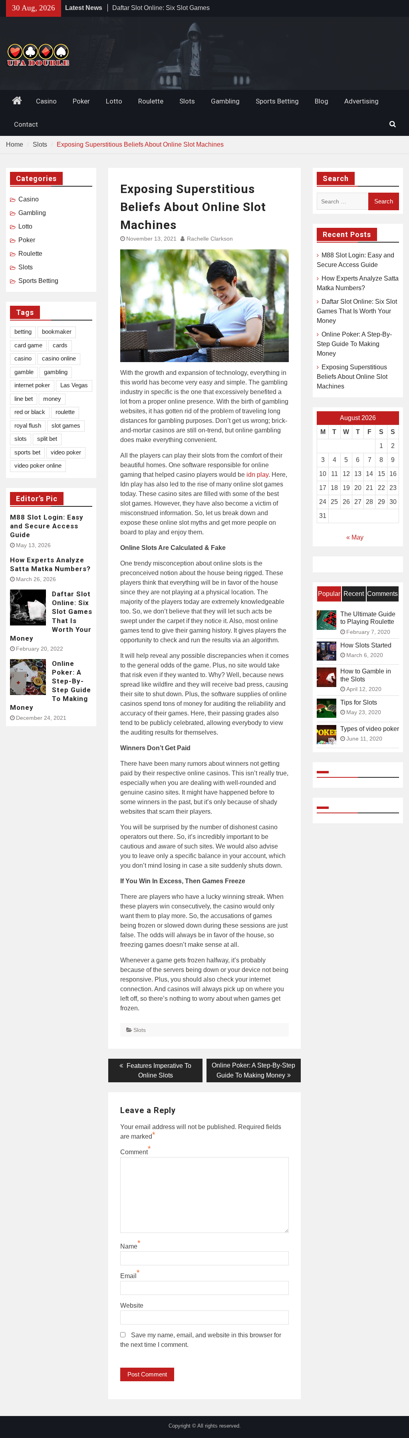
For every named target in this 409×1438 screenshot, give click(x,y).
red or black (29, 411)
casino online (59, 358)
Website (131, 1305)
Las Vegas (74, 385)
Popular (329, 593)
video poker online (38, 465)
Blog (321, 101)
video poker (66, 452)
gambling (56, 371)
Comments (382, 593)
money (52, 398)
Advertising (361, 101)
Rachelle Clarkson (210, 238)
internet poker (32, 385)
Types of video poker (369, 728)
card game (28, 345)
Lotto (114, 101)
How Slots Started (365, 645)
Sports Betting (277, 101)
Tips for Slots (358, 702)
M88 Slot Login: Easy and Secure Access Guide (46, 526)
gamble (24, 371)
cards (60, 345)
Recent (353, 593)
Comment (134, 1152)
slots (20, 438)
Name (128, 1246)
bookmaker (56, 331)
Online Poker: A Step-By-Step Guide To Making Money (354, 344)
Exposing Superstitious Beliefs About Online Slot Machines (352, 377)
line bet (23, 398)
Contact (26, 124)
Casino (46, 101)
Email (128, 1276)
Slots (187, 101)
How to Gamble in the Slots (365, 675)
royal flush (27, 425)
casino (23, 358)
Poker (81, 101)
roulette (65, 411)
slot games (66, 425)
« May (354, 537)
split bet (47, 438)
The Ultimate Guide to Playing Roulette (367, 618)
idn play (257, 474)
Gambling (225, 101)
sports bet (27, 452)
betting (23, 331)
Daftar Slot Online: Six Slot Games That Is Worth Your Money (357, 311)
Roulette (150, 101)
